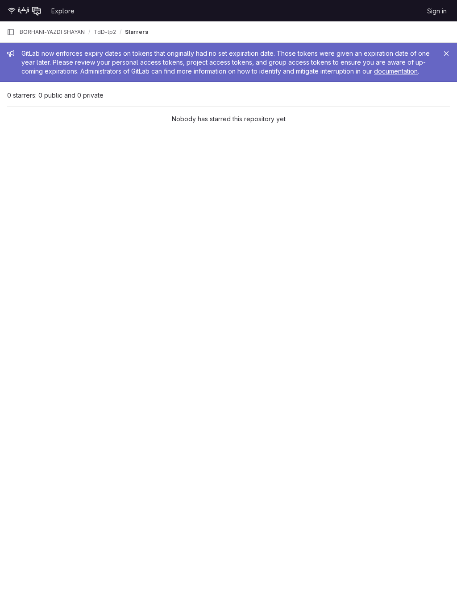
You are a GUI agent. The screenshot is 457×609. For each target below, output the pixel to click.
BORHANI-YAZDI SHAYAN (52, 32)
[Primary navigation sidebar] (11, 32)
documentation (396, 71)
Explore (63, 11)
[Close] (446, 53)
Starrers (136, 32)
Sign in (437, 11)
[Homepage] (24, 11)
